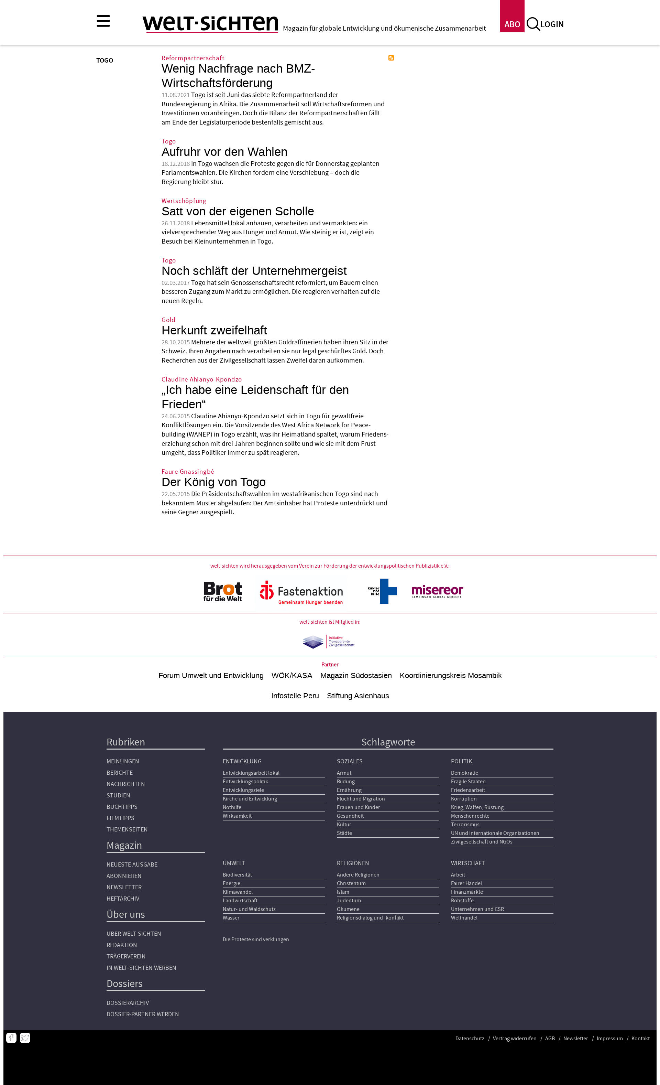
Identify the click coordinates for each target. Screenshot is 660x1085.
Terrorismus (465, 824)
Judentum (349, 900)
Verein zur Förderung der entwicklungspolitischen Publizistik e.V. (373, 565)
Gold (169, 320)
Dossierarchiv (128, 1003)
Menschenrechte (470, 816)
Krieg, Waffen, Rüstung (477, 807)
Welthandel (464, 917)
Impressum (610, 1038)
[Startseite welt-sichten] (210, 23)
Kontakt (640, 1038)
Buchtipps (122, 807)
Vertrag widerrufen (515, 1038)
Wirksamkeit (237, 816)
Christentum (351, 883)
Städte (344, 833)
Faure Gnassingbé (188, 472)
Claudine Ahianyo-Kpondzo (202, 379)
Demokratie (464, 773)
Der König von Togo (214, 482)
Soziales (350, 761)
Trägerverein (126, 956)
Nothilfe (232, 807)
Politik (461, 761)
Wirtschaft (468, 863)
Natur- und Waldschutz (249, 909)
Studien (118, 795)
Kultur (344, 824)
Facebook (11, 1038)
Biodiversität (237, 874)
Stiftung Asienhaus (358, 696)
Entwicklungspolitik (245, 781)
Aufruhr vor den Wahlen (224, 152)
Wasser (231, 917)
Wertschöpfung (184, 201)
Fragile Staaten (468, 781)
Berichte (120, 773)
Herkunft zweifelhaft (214, 330)
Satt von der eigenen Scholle (238, 211)
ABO (512, 24)
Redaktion (122, 945)
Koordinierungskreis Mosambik (451, 675)
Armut (344, 773)
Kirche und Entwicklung (250, 798)
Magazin (124, 845)
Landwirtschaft (240, 900)
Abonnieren (124, 876)
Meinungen (123, 761)
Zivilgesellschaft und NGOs (482, 841)
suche (533, 24)
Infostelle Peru (295, 696)
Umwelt (234, 863)
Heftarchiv (123, 899)
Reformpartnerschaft (193, 58)
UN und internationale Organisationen (495, 833)
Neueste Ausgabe (132, 865)
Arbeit (458, 874)
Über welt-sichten (134, 934)
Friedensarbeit (468, 790)
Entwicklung (242, 761)
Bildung (346, 781)
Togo (169, 141)
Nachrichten (126, 784)
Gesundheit (350, 816)
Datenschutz (469, 1038)
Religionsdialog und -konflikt (370, 917)
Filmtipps (120, 818)
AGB (550, 1038)
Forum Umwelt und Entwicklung (211, 675)
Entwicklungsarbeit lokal (251, 773)
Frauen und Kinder (358, 807)
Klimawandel (238, 892)
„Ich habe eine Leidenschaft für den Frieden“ (255, 397)
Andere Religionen (358, 874)
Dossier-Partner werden (143, 1014)
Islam (343, 892)
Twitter (25, 1038)
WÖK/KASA (292, 675)
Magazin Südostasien (356, 675)
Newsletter (124, 887)
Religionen (353, 863)
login (552, 24)
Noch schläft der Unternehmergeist (254, 271)
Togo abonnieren (391, 58)
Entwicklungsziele (243, 790)
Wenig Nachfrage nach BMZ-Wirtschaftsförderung (238, 76)
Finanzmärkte (467, 892)
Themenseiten (127, 830)
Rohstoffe (462, 900)
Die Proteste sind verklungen (256, 939)
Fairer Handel (466, 883)
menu (103, 21)
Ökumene (348, 909)
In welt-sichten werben (141, 968)
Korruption (464, 798)
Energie (231, 883)
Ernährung (349, 790)
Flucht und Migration (361, 798)
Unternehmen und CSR (477, 909)
